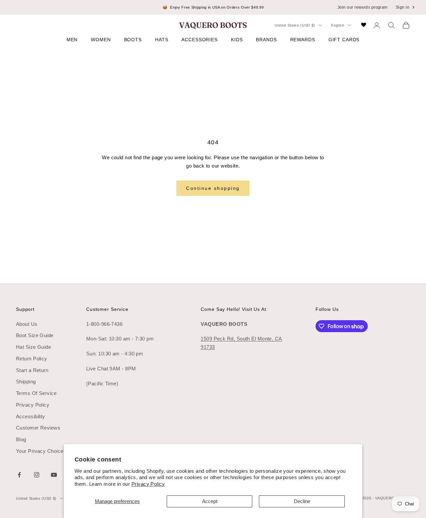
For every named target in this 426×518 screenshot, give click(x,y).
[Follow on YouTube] (54, 474)
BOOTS (133, 39)
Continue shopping (213, 188)
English (337, 25)
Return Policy (31, 358)
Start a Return (32, 370)
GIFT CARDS (344, 39)
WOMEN (100, 39)
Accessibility (30, 416)
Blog (21, 439)
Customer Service (107, 309)
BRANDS (266, 39)
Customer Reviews (38, 428)
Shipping (26, 381)
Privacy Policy (148, 484)
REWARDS (302, 39)
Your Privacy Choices (41, 451)
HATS (161, 39)
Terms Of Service (36, 393)
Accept (209, 501)
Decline (302, 501)
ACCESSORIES (199, 39)
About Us (27, 324)
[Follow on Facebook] (19, 474)
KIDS (237, 39)
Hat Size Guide (33, 347)
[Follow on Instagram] (36, 474)
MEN (72, 39)
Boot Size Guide (35, 335)
